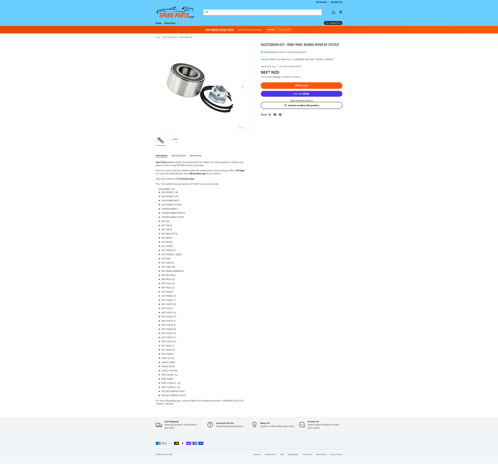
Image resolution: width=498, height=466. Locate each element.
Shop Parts (170, 23)
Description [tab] (162, 155)
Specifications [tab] (178, 155)
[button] (341, 12)
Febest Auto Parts (268, 66)
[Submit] (206, 12)
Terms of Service (336, 454)
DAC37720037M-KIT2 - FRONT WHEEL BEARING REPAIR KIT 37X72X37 (178, 37)
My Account (321, 2)
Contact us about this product (303, 105)
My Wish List (336, 2)
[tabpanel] (202, 283)
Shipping (276, 77)
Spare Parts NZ (166, 454)
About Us (257, 454)
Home (158, 23)
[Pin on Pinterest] (280, 114)
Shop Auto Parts (270, 454)
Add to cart (301, 85)
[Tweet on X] (269, 114)
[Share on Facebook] (275, 114)
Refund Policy (321, 454)
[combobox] (262, 12)
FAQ (282, 454)
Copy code (285, 29)
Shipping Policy (293, 454)
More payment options (301, 100)
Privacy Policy (307, 454)
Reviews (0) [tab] (195, 155)
